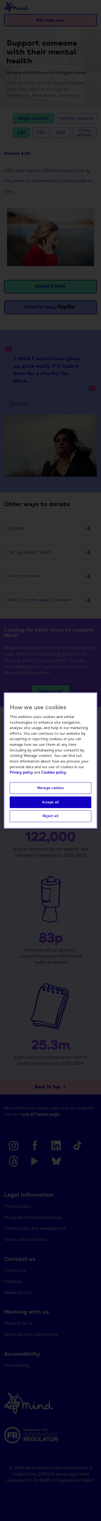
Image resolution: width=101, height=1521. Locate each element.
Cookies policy (53, 772)
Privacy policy (21, 772)
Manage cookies (50, 788)
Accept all (50, 802)
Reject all (50, 816)
